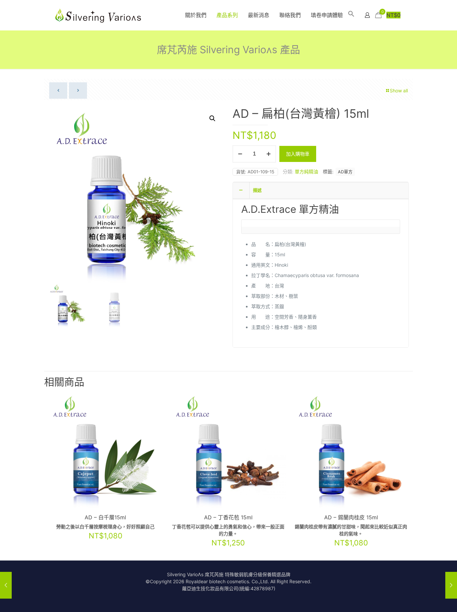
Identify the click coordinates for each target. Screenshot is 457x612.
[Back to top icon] (425, 598)
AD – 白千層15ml (105, 517)
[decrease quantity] (240, 154)
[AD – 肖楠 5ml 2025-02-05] (451, 585)
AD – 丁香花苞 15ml (228, 517)
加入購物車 (297, 154)
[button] (351, 15)
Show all (399, 90)
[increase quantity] (268, 154)
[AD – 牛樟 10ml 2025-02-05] (6, 585)
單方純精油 (306, 171)
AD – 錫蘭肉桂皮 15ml (351, 517)
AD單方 (345, 171)
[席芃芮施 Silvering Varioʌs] (98, 15)
